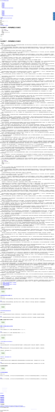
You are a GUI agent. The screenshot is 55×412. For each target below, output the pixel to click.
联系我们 (3, 6)
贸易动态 (3, 4)
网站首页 (3, 10)
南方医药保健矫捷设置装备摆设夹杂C (5, 310)
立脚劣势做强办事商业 (6, 283)
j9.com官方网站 (2, 25)
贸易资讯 (3, 5)
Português (12, 15)
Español (9, 15)
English (5, 15)
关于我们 (3, 3)
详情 (1, 316)
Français (7, 15)
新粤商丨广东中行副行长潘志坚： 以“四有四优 (9, 282)
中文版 (3, 15)
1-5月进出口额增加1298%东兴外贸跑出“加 (6, 341)
